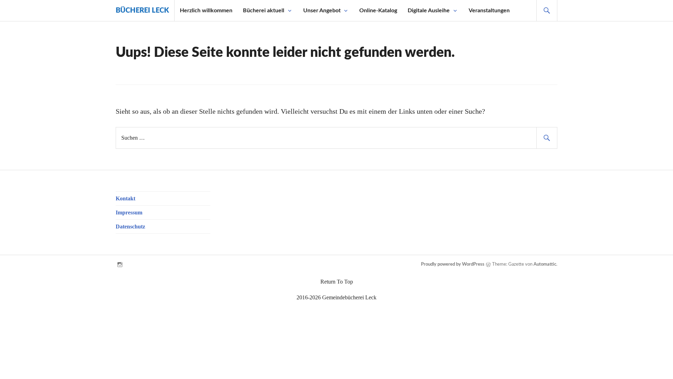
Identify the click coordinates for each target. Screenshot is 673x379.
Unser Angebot (322, 10)
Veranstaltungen (489, 10)
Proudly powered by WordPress (452, 264)
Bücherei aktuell (263, 10)
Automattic (544, 264)
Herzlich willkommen (206, 10)
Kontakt (125, 198)
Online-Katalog (378, 10)
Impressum (129, 212)
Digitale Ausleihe (429, 10)
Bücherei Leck (142, 10)
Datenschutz (130, 227)
